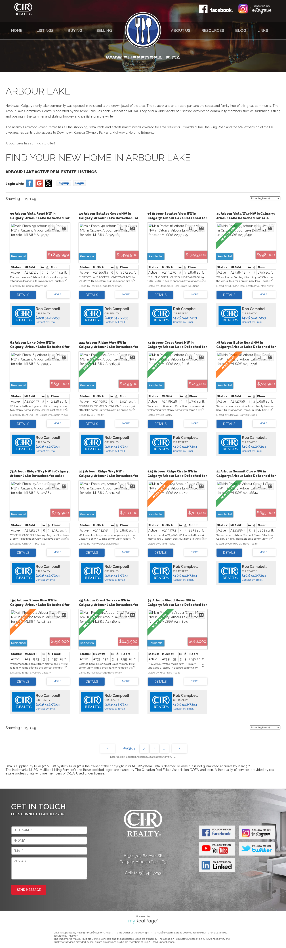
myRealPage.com (143, 921)
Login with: (15, 184)
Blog (240, 30)
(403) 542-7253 (47, 318)
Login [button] (79, 183)
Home (16, 30)
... (164, 748)
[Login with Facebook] (29, 185)
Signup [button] (64, 183)
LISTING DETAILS (23, 295)
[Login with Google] (39, 185)
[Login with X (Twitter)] (48, 185)
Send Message (29, 890)
